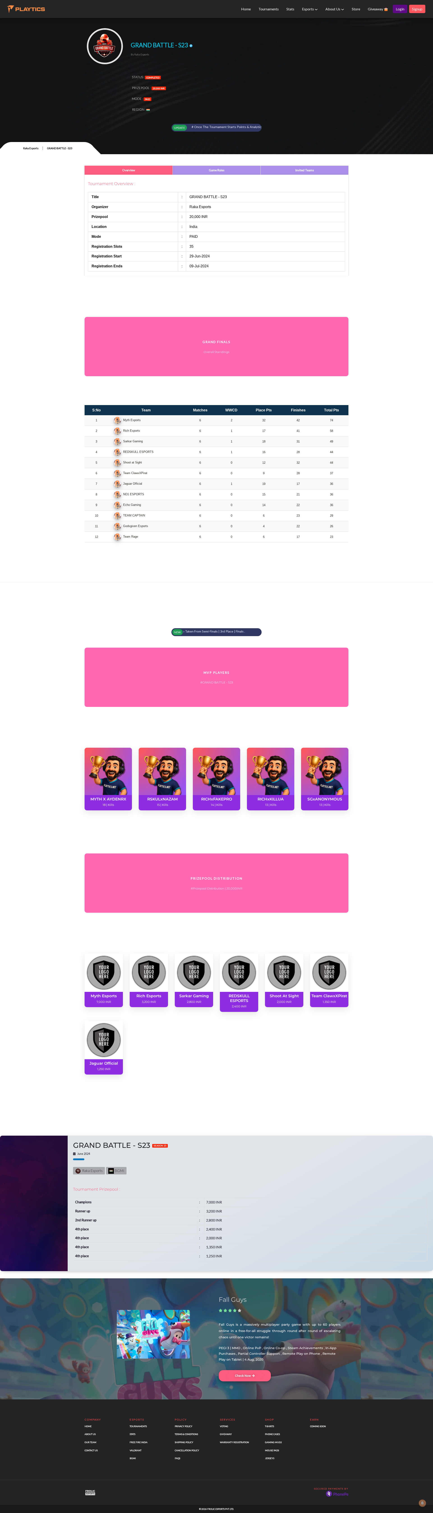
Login (400, 9)
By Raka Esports (140, 54)
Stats (290, 9)
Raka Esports (31, 148)
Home (246, 9)
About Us (333, 9)
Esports (308, 9)
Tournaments (268, 9)
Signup (417, 9)
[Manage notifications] (422, 1503)
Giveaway (376, 9)
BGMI (119, 1170)
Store (356, 9)
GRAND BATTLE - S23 (119, 1145)
